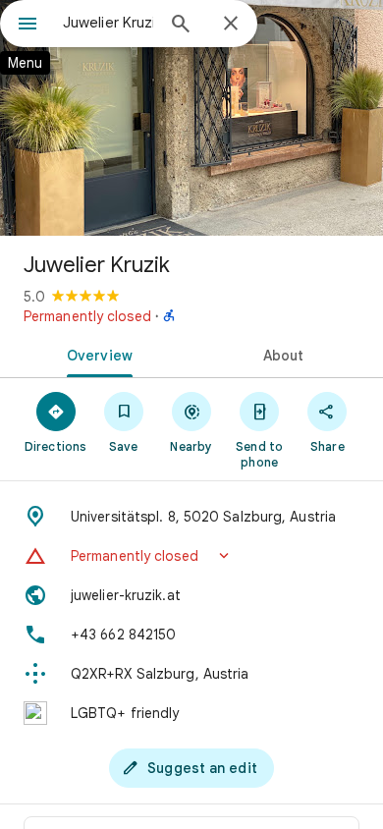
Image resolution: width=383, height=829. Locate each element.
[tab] (96, 353)
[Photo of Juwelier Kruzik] (191, 118)
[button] (191, 556)
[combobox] (108, 22)
